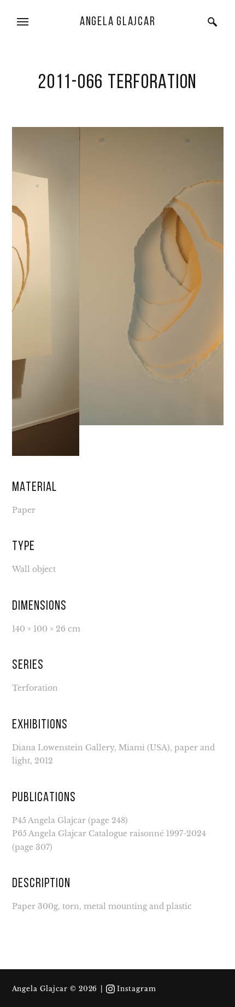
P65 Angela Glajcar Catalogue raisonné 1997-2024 (109, 827)
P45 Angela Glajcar (49, 813)
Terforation (35, 681)
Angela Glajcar (118, 22)
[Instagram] (110, 989)
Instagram (136, 989)
